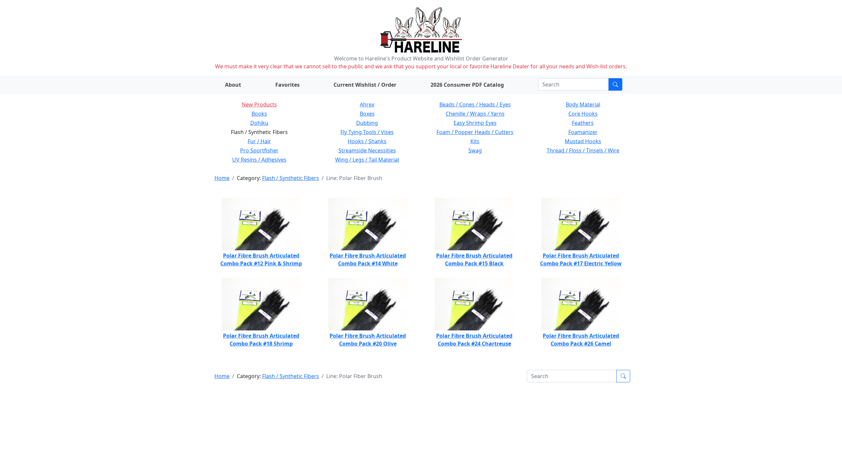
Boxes (367, 113)
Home (222, 178)
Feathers (583, 122)
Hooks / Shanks (367, 141)
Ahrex (367, 104)
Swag (475, 150)
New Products (259, 104)
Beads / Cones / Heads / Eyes (475, 104)
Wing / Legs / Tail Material (367, 159)
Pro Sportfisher (259, 150)
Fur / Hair (259, 141)
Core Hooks (583, 113)
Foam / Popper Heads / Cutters (474, 132)
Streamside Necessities (367, 150)
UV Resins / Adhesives (259, 159)
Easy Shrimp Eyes (475, 122)
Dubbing (367, 122)
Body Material (583, 104)
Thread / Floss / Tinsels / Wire (583, 150)
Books (259, 113)
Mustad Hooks (583, 141)
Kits (475, 141)
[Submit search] (615, 84)
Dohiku (259, 122)
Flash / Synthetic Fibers (290, 178)
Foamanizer (583, 132)
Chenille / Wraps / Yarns (475, 113)
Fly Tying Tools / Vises (367, 132)
